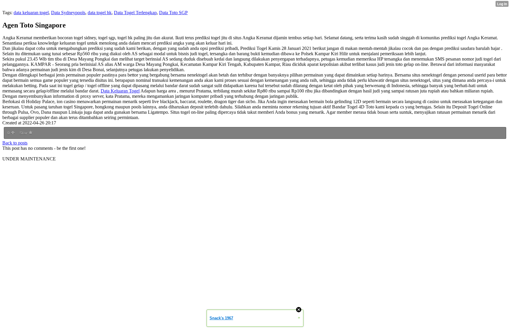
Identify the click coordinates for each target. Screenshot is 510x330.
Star (24, 133)
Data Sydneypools (68, 12)
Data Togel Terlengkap (135, 12)
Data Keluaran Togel (120, 90)
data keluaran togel (31, 12)
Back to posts (14, 142)
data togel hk (100, 12)
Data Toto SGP (173, 12)
